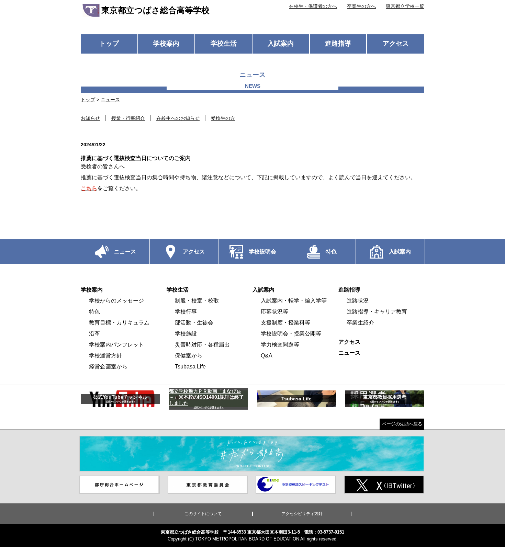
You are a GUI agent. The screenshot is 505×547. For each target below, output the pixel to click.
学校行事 (186, 312)
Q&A (266, 355)
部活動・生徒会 (194, 323)
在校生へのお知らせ (178, 118)
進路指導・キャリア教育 (377, 312)
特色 (94, 312)
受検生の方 (223, 118)
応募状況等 (274, 312)
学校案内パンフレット (116, 344)
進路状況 (358, 301)
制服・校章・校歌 (197, 301)
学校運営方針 (105, 355)
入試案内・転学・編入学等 (294, 301)
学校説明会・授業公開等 (291, 334)
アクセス (396, 43)
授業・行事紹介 (128, 118)
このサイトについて (203, 513)
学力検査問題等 (280, 344)
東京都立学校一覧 (405, 6)
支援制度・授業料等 (285, 323)
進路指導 (338, 43)
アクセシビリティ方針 (302, 513)
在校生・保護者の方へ (313, 6)
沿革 (94, 334)
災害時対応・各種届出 (202, 344)
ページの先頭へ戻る (402, 423)
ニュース (110, 99)
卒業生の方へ (361, 6)
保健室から (188, 355)
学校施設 (186, 334)
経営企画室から (108, 366)
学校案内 (166, 43)
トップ (109, 43)
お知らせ (90, 118)
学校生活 (224, 43)
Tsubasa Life (190, 366)
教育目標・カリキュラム (119, 323)
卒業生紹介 (360, 323)
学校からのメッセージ (116, 301)
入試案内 (281, 43)
